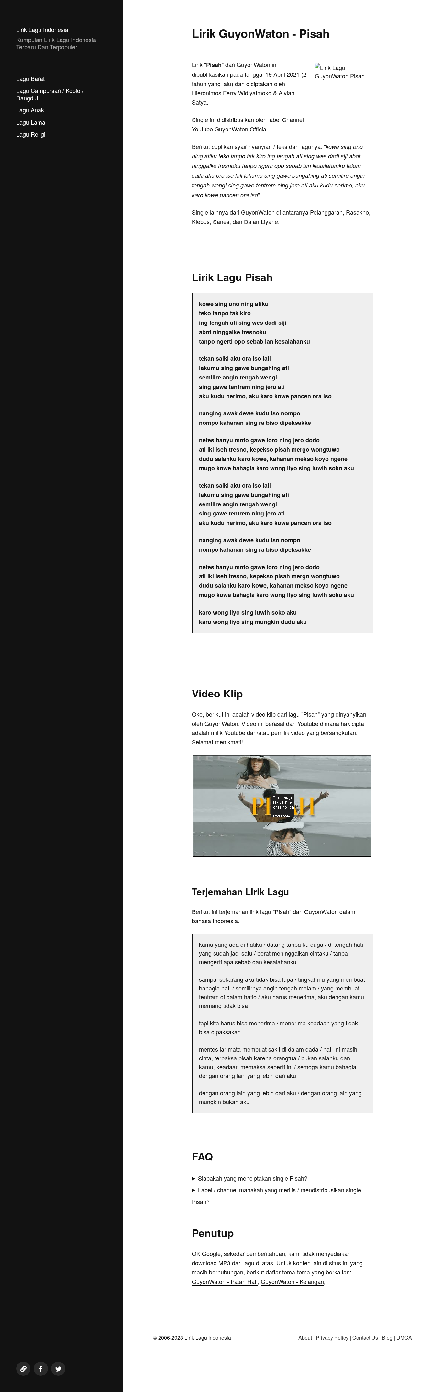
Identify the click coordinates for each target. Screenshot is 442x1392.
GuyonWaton (253, 64)
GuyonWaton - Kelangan (292, 1281)
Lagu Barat (30, 78)
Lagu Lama (30, 122)
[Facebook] (41, 1369)
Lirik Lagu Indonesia (42, 29)
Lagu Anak (30, 110)
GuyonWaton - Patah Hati (225, 1281)
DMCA (404, 1337)
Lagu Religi (30, 134)
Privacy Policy (332, 1337)
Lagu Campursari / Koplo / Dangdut (49, 94)
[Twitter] (58, 1369)
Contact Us (365, 1337)
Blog (387, 1337)
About (305, 1337)
